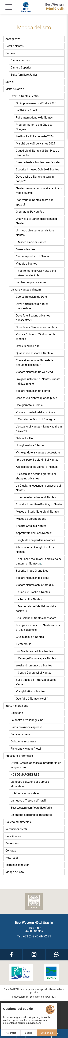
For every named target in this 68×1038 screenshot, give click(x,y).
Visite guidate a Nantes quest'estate (38, 452)
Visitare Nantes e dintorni (26, 289)
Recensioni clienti (16, 829)
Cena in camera (20, 734)
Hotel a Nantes (14, 46)
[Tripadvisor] (57, 954)
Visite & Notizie (14, 89)
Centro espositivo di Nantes (33, 256)
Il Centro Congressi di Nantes (33, 672)
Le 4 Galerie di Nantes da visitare (36, 618)
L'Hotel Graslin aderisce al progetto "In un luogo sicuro (36, 765)
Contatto (10, 850)
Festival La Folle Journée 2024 (35, 136)
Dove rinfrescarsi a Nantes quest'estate (32, 306)
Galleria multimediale (18, 822)
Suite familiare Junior (24, 74)
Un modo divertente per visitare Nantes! (35, 233)
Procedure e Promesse (19, 755)
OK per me (47, 1032)
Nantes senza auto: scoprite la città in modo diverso (39, 190)
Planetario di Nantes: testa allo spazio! (35, 202)
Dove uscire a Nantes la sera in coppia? (35, 179)
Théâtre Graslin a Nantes (31, 526)
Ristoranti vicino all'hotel (26, 748)
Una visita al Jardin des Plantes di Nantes (37, 221)
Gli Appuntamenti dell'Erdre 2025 (36, 103)
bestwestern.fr (20, 996)
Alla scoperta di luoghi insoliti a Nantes (35, 550)
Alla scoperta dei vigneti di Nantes (37, 466)
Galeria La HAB (25, 438)
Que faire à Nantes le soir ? (32, 698)
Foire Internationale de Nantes (34, 117)
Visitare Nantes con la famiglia (35, 585)
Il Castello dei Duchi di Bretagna (35, 419)
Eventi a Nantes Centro (25, 96)
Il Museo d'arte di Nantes (31, 242)
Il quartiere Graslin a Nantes (33, 592)
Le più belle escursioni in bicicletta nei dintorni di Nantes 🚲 (39, 561)
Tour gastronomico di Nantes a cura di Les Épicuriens (38, 627)
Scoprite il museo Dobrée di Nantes (37, 169)
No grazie (11, 1032)
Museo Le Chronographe (31, 518)
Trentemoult (23, 644)
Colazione (17, 713)
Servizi (9, 81)
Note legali (11, 857)
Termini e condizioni (17, 865)
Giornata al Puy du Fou (30, 211)
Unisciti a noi (13, 836)
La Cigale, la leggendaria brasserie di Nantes (38, 488)
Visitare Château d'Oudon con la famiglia (35, 337)
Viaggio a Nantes (26, 263)
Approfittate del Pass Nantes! (34, 533)
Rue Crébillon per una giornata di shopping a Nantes (36, 476)
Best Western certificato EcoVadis (31, 807)
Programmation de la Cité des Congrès (34, 127)
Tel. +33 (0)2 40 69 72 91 (34, 936)
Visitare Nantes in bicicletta (32, 577)
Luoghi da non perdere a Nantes (35, 540)
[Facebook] (11, 954)
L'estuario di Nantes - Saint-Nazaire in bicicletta (39, 429)
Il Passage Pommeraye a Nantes (36, 658)
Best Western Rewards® (43, 996)
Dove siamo (12, 843)
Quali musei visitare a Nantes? (34, 353)
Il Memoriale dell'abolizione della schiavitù (36, 609)
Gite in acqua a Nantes (30, 637)
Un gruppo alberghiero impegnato (31, 814)
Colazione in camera (23, 741)
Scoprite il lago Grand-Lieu (32, 570)
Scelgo (28, 1032)
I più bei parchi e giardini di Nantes (37, 459)
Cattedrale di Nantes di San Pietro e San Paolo (37, 153)
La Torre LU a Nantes (29, 599)
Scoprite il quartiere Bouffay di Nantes (39, 504)
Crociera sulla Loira (28, 346)
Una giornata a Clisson (30, 445)
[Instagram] (34, 954)
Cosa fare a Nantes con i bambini (36, 327)
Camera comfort (21, 60)
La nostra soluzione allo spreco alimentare (30, 784)
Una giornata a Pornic (29, 405)
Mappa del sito (14, 872)
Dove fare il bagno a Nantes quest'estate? (33, 318)
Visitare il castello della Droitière (35, 412)
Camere (10, 53)
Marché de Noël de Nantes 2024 (35, 143)
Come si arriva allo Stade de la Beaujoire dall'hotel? (34, 363)
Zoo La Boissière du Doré (31, 296)
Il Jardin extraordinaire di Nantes (36, 497)
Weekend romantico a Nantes (34, 665)
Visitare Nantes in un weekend (34, 372)
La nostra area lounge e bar (27, 720)
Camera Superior (21, 67)
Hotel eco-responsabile (25, 793)
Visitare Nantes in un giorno (33, 390)
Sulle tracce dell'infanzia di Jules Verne (36, 682)
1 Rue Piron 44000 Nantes (34, 929)
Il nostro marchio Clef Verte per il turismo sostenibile (36, 273)
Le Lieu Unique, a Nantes (31, 282)
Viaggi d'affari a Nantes (30, 691)
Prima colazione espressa (26, 727)
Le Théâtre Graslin (27, 110)
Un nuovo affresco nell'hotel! (28, 800)
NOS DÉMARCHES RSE (25, 774)
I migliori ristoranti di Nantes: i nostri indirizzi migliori (38, 381)
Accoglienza (12, 39)
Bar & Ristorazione (16, 705)
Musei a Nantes (25, 249)
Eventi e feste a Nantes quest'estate (37, 162)
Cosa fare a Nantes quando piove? (37, 398)
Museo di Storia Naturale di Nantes (37, 511)
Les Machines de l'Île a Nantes (34, 651)
